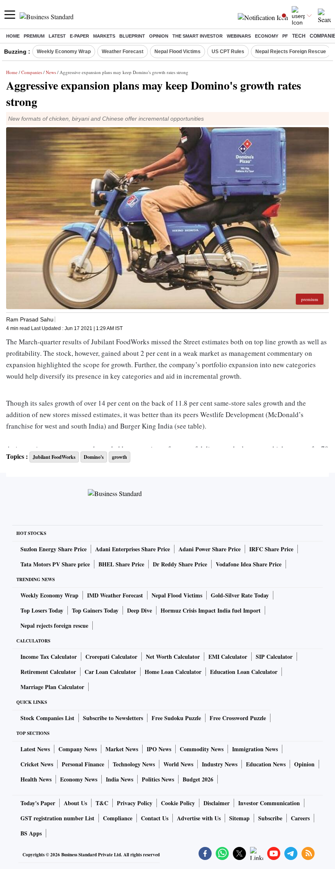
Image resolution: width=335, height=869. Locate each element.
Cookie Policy (178, 803)
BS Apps (31, 833)
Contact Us (154, 818)
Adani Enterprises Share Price (132, 549)
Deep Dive (139, 610)
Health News (35, 779)
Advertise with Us (199, 818)
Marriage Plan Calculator (52, 687)
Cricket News (36, 764)
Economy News (78, 779)
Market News (121, 749)
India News (119, 779)
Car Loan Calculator (110, 671)
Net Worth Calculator (173, 656)
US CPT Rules (228, 51)
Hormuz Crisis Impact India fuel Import (211, 610)
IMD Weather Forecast (115, 595)
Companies (31, 72)
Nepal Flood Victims (177, 51)
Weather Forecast (122, 51)
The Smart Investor (197, 36)
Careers (300, 818)
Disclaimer (216, 803)
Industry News (219, 764)
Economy (266, 36)
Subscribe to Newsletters (113, 718)
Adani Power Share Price (210, 549)
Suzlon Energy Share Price (53, 549)
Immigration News (255, 749)
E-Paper (79, 36)
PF (285, 36)
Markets (104, 36)
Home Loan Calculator (173, 671)
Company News (77, 749)
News (51, 72)
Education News (266, 764)
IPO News (159, 749)
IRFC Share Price (271, 549)
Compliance (117, 818)
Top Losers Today (41, 610)
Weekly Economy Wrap (64, 51)
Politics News (158, 779)
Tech (299, 36)
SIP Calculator (274, 656)
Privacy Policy (134, 803)
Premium (34, 36)
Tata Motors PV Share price (55, 564)
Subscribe (270, 818)
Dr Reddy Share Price (180, 564)
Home (13, 36)
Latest (57, 36)
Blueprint (132, 36)
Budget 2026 (198, 779)
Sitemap (239, 818)
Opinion (158, 36)
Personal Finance (83, 764)
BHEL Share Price (121, 564)
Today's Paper (37, 803)
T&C (102, 803)
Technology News (134, 764)
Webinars (239, 36)
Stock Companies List (47, 718)
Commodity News (201, 749)
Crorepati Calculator (111, 656)
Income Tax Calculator (48, 656)
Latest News (35, 749)
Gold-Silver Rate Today (240, 595)
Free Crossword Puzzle (238, 718)
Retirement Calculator (48, 671)
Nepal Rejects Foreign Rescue (290, 51)
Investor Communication (269, 803)
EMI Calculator (227, 656)
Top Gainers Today (95, 610)
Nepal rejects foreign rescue (54, 625)
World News (178, 764)
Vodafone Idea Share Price (248, 564)
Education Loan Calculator (243, 671)
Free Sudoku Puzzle (176, 718)
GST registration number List (57, 818)
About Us (75, 803)
